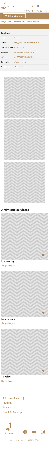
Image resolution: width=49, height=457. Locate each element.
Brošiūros (7, 407)
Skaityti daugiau (8, 266)
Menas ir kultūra (33, 22)
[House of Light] (24, 236)
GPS (2, 57)
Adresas (4, 38)
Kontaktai (7, 403)
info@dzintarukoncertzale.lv (24, 52)
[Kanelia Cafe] (24, 294)
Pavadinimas (5, 33)
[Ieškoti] (32, 6)
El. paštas (4, 52)
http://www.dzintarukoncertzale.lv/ (27, 43)
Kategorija (4, 62)
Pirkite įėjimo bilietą (15, 16)
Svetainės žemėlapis (13, 412)
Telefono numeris (7, 47)
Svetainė (4, 43)
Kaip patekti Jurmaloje (14, 398)
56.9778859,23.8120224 (23, 57)
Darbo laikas (5, 67)
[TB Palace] (24, 352)
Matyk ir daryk (6, 22)
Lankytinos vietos (19, 22)
